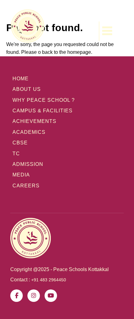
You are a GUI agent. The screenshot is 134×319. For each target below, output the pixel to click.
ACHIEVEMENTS (34, 121)
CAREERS (26, 185)
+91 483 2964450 (48, 279)
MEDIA (21, 174)
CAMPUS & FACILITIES (42, 110)
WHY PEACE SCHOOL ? (43, 100)
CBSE (20, 142)
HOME (20, 78)
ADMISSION (27, 164)
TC (16, 153)
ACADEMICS (28, 132)
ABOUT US (26, 89)
